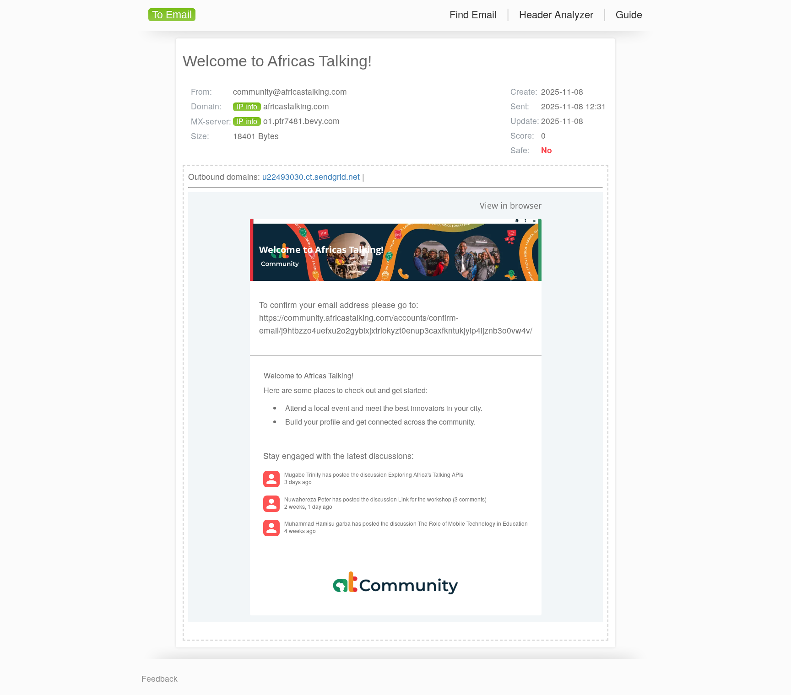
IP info (247, 107)
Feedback (159, 678)
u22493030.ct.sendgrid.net (311, 176)
